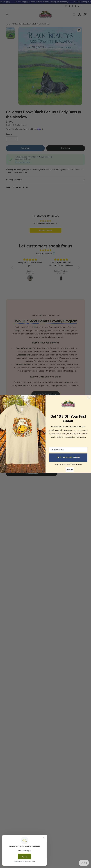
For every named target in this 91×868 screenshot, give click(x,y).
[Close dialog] (88, 397)
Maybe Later (70, 469)
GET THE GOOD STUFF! (68, 457)
